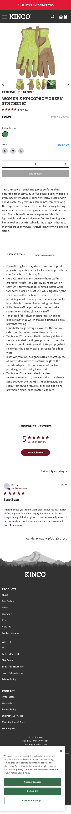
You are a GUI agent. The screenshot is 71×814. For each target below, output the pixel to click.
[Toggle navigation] (4, 16)
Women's (7, 614)
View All (6, 626)
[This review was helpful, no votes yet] (57, 538)
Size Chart (63, 145)
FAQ (4, 647)
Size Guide (7, 660)
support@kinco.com (38, 744)
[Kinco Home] (20, 16)
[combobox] (54, 471)
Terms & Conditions (12, 673)
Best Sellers (8, 601)
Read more (16, 525)
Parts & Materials (11, 654)
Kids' (4, 620)
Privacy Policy (9, 679)
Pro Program (8, 728)
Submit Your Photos (12, 715)
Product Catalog (10, 633)
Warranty (7, 703)
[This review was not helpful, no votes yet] (64, 538)
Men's (5, 607)
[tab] (16, 255)
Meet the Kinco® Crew (14, 722)
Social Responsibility (12, 666)
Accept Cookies (32, 782)
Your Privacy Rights (33, 800)
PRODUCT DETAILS (15, 254)
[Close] (61, 751)
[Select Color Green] (6, 134)
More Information (45, 255)
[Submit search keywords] (52, 16)
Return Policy (9, 709)
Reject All (32, 791)
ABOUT (6, 642)
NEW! (5, 594)
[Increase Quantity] (66, 163)
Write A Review (35, 452)
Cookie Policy (24, 773)
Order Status (9, 696)
